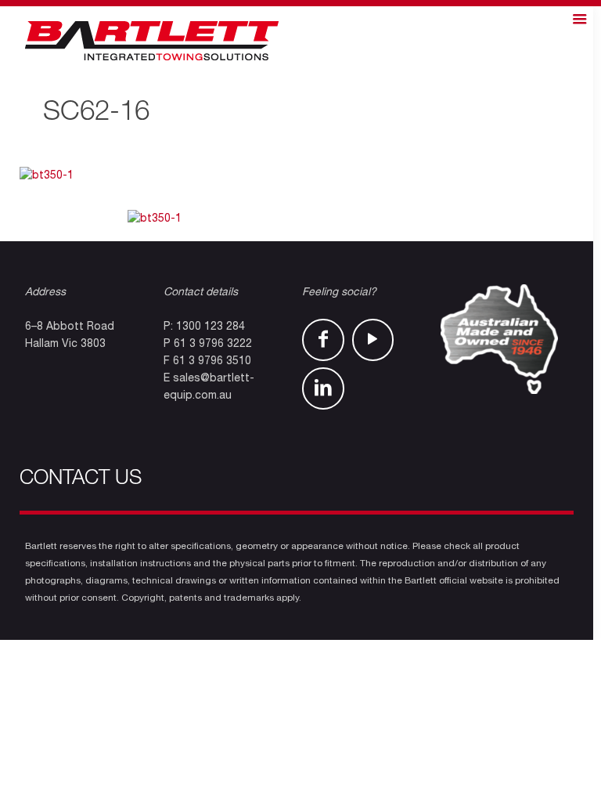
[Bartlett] (152, 41)
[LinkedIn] (323, 388)
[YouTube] (373, 340)
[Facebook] (323, 340)
